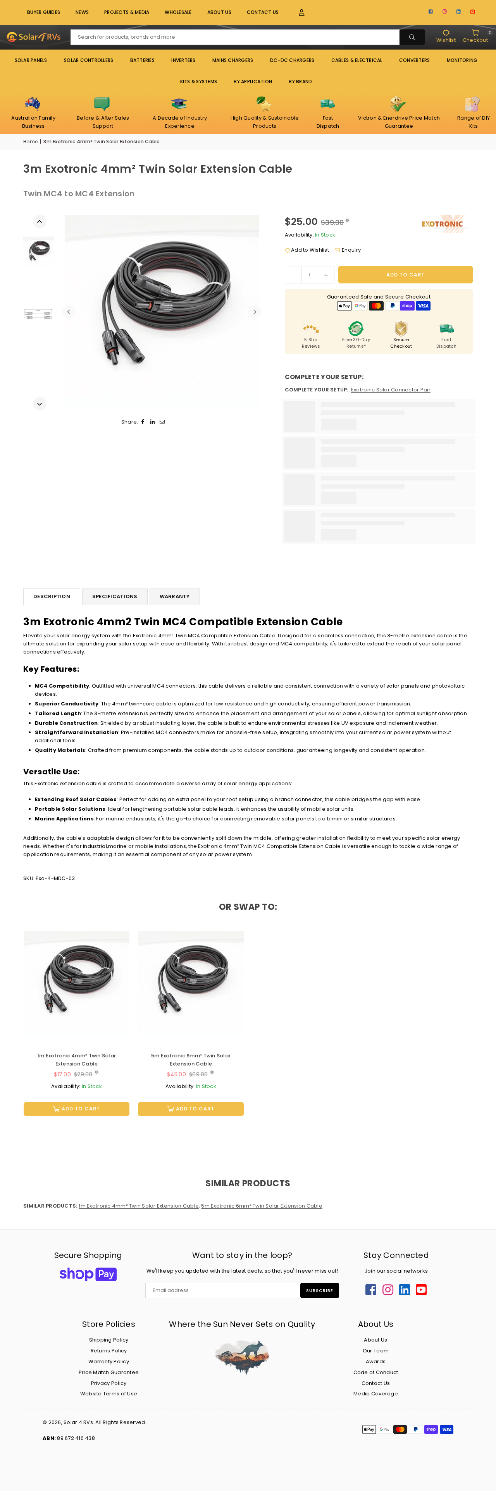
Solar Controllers (88, 60)
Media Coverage (375, 1393)
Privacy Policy (109, 1383)
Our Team (376, 1350)
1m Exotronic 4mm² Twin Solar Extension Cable (76, 1059)
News (82, 12)
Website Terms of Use (108, 1393)
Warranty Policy (108, 1361)
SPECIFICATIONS (115, 596)
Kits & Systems (198, 81)
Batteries (142, 60)
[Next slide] (255, 312)
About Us (219, 12)
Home (30, 141)
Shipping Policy (109, 1339)
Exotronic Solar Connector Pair (391, 389)
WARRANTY (175, 596)
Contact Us (263, 12)
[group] (161, 311)
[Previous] (39, 221)
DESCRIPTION (51, 596)
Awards (376, 1361)
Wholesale (178, 12)
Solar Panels (31, 60)
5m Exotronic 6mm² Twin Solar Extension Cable (191, 1059)
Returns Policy (109, 1350)
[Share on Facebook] (143, 422)
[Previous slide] (69, 312)
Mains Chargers (232, 60)
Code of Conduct (375, 1372)
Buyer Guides (43, 12)
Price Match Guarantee (109, 1372)
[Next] (39, 403)
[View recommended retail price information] (347, 220)
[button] (297, 12)
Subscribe (319, 1290)
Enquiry (351, 250)
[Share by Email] (162, 422)
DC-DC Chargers (292, 60)
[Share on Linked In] (153, 422)
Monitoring (462, 60)
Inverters (183, 60)
